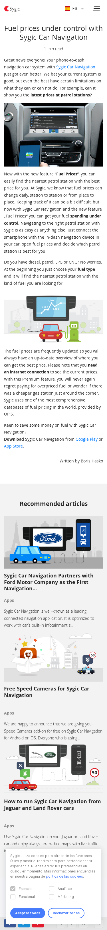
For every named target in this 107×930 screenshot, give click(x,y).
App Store (13, 446)
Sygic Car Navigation (75, 67)
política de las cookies (64, 876)
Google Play (87, 439)
